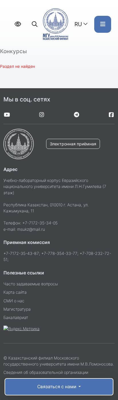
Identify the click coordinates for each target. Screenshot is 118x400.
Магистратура (17, 309)
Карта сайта (15, 292)
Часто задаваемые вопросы (30, 283)
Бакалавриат (15, 317)
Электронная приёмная (73, 143)
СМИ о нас (13, 300)
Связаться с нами (57, 386)
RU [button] (78, 24)
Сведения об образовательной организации (45, 372)
